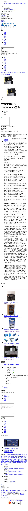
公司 (15, 3)
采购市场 (18, 471)
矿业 (5, 428)
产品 (18, 3)
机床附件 (20, 461)
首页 (5, 3)
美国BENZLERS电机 (9, 345)
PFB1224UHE (7, 303)
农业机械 (13, 459)
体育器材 (4, 458)
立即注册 (6, 468)
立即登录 (11, 468)
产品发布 (6, 474)
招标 (13, 3)
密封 (9, 458)
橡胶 (7, 456)
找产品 (9, 471)
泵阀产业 (15, 461)
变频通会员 (12, 9)
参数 (5, 398)
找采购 (15, 474)
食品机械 (17, 456)
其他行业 (10, 72)
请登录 (2, 20)
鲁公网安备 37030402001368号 (16, 500)
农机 (23, 454)
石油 (5, 431)
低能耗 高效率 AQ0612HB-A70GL (12, 317)
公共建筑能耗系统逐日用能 (11, 448)
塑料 (5, 462)
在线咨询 (3, 132)
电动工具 (7, 461)
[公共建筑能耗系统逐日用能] (11, 447)
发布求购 (13, 471)
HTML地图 (10, 492)
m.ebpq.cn (3, 15)
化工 (5, 423)
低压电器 (3, 459)
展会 (23, 3)
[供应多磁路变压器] (9, 450)
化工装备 (8, 459)
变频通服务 (21, 474)
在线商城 (8, 490)
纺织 (5, 424)
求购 (10, 3)
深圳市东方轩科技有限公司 (11, 302)
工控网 (8, 454)
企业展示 (6, 386)
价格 (5, 395)
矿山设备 (11, 456)
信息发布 (11, 474)
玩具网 (18, 459)
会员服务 (19, 490)
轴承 (11, 461)
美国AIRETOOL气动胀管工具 (11, 331)
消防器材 (22, 456)
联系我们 (21, 468)
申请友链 (5, 464)
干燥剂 (4, 456)
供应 (7, 3)
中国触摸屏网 (17, 454)
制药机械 (23, 458)
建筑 (5, 432)
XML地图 (15, 492)
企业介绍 (6, 141)
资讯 (21, 3)
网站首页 (3, 490)
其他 (15, 72)
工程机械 (8, 462)
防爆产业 (23, 459)
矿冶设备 (13, 458)
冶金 (5, 426)
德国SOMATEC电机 (9, 359)
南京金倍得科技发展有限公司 (11, 329)
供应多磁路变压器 (8, 452)
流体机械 (18, 458)
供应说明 (6, 140)
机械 (5, 429)
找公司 (5, 471)
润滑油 (23, 462)
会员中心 (6, 9)
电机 (12, 454)
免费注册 (3, 21)
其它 (5, 400)
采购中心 (13, 490)
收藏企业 (6, 387)
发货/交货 (6, 396)
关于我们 (16, 468)
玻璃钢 (19, 462)
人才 (5, 44)
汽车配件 (14, 462)
